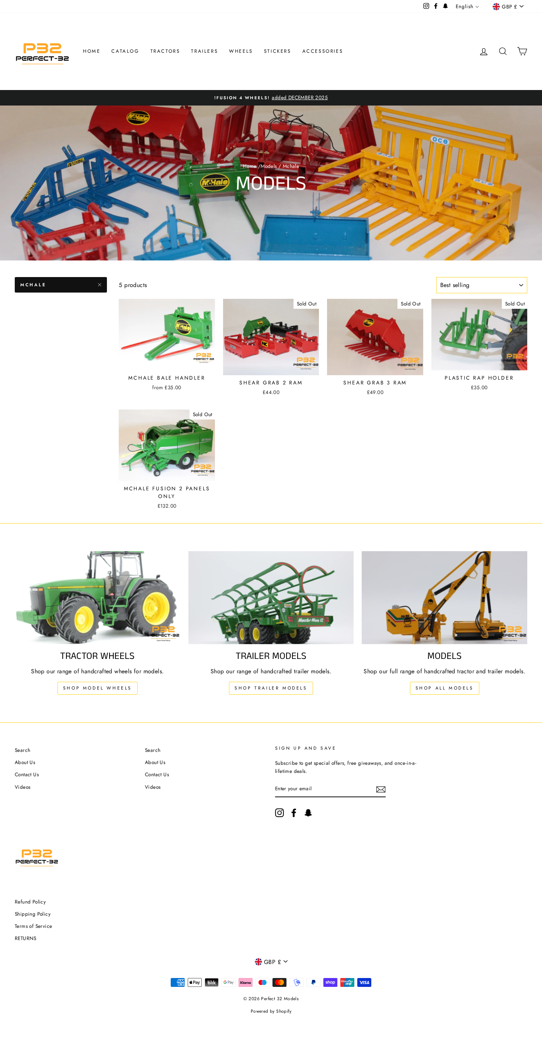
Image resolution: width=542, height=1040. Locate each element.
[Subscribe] (381, 789)
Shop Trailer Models (270, 688)
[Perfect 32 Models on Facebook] (293, 812)
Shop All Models (445, 688)
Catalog (125, 51)
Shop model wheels (97, 688)
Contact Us (27, 774)
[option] (271, 98)
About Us (25, 762)
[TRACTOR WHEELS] (97, 597)
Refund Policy (30, 901)
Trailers (204, 51)
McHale (33, 284)
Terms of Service (33, 926)
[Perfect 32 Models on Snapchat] (308, 812)
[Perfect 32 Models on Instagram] (279, 812)
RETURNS (26, 938)
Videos (22, 787)
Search (22, 750)
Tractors (165, 51)
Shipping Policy (33, 914)
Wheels (241, 51)
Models (269, 166)
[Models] (444, 597)
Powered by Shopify (271, 1011)
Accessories (322, 51)
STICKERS (277, 51)
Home (91, 51)
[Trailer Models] (271, 597)
